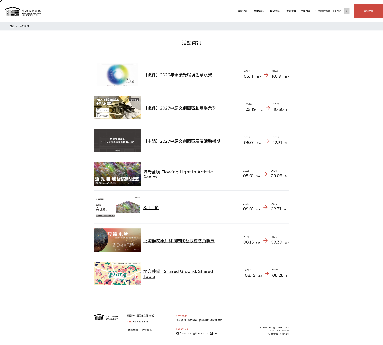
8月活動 (151, 207)
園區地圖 (133, 330)
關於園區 (275, 11)
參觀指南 (291, 11)
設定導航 (147, 330)
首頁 (12, 26)
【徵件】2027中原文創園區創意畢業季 (179, 108)
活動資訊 (181, 320)
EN (347, 11)
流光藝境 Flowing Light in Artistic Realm (178, 174)
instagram (202, 333)
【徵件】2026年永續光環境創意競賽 (177, 74)
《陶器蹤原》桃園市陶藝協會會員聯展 (179, 240)
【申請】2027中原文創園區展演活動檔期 (181, 141)
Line (215, 333)
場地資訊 (259, 11)
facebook (185, 333)
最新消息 (242, 11)
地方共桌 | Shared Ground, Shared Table (178, 274)
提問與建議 (216, 320)
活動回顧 (305, 11)
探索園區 (192, 320)
